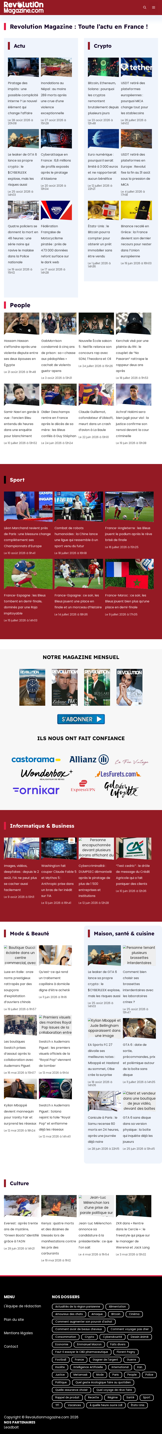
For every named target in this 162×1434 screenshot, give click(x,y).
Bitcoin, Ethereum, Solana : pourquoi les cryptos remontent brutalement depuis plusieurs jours (103, 98)
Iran (139, 1367)
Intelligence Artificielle (88, 1367)
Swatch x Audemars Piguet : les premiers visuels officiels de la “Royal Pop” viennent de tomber (55, 1053)
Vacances (74, 1405)
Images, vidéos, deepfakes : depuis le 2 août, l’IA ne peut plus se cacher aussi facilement (21, 877)
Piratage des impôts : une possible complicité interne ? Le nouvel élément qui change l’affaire (23, 98)
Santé (130, 1397)
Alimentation (117, 1306)
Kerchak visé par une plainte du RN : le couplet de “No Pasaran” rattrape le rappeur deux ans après (132, 356)
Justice (60, 1375)
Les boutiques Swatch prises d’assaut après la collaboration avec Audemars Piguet (18, 1053)
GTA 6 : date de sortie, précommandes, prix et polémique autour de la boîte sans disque (139, 1059)
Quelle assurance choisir (71, 1390)
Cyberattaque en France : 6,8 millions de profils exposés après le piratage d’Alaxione (56, 166)
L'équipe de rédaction (22, 1306)
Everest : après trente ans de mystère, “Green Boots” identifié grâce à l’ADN (21, 1232)
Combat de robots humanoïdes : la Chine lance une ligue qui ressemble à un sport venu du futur (76, 537)
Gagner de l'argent (105, 1360)
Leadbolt (11, 1427)
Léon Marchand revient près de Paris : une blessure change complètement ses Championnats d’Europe (27, 537)
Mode (100, 1375)
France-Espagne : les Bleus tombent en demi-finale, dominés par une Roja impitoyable (25, 604)
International (120, 1367)
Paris (115, 1375)
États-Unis (137, 1405)
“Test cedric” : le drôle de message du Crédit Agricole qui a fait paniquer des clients (133, 874)
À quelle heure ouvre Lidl (106, 1405)
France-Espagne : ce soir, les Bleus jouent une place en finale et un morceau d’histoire (78, 601)
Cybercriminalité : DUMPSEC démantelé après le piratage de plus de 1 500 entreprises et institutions (95, 880)
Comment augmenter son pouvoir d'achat (83, 1322)
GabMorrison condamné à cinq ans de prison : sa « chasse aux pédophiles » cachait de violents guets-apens (58, 356)
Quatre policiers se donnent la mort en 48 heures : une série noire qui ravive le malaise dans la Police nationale (23, 244)
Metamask (80, 1375)
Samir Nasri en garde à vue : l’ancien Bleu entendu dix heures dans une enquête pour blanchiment (21, 424)
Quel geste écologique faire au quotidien (103, 1382)
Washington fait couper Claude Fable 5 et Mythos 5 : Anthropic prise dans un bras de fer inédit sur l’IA (58, 880)
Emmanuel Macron (89, 1344)
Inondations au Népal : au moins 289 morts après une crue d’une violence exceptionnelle (54, 98)
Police (149, 1375)
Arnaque (97, 1314)
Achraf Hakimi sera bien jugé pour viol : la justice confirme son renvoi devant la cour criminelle (132, 424)
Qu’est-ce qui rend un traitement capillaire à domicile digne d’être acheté (54, 981)
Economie (61, 1344)
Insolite (60, 1367)
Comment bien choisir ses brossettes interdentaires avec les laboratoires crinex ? (138, 987)
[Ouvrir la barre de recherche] (144, 7)
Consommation (65, 1337)
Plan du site (14, 1319)
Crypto (89, 1337)
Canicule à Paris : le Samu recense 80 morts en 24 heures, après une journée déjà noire (103, 1129)
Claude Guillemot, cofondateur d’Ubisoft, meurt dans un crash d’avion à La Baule (96, 421)
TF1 (57, 1405)
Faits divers (117, 1344)
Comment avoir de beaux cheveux (78, 1329)
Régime (113, 1397)
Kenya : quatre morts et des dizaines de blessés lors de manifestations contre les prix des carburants (58, 1238)
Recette (93, 1397)
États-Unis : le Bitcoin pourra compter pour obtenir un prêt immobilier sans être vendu (100, 241)
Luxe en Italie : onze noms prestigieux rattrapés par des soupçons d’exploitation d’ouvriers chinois (18, 987)
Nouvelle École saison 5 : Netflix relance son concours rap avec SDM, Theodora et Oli (95, 350)
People (132, 1375)
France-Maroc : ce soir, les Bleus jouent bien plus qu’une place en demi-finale (127, 601)
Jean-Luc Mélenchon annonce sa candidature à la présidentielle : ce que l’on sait (95, 1235)
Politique (61, 1382)
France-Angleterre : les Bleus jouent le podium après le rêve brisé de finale (128, 534)
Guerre (131, 1360)
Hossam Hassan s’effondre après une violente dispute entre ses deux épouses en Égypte (21, 353)
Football (60, 1360)
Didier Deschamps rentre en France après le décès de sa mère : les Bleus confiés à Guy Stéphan (58, 424)
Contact (11, 1346)
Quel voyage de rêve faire (114, 1390)
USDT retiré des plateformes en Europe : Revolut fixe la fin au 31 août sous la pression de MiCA (135, 169)
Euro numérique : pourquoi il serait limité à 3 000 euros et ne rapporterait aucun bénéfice (103, 166)
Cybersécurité (112, 1337)
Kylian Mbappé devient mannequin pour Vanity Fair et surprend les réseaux (20, 1114)
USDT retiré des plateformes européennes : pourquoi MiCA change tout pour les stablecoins (134, 98)
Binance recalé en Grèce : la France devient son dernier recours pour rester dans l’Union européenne (136, 241)
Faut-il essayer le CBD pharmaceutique (81, 1352)
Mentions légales (18, 1333)
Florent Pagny (126, 1352)
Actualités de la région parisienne (77, 1306)
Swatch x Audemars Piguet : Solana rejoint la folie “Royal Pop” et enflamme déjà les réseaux (54, 1117)
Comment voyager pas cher (130, 1329)
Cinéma (134, 1314)
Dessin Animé (140, 1337)
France (79, 1360)
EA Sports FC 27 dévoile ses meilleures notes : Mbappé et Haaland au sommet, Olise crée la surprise (103, 1059)
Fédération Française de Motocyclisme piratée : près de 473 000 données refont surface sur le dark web (55, 244)
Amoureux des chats (69, 1314)
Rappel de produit (67, 1397)
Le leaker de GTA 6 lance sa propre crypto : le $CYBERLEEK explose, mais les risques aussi (22, 169)
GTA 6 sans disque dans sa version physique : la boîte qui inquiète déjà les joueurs (138, 1129)
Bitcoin (115, 1314)
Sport (146, 1397)
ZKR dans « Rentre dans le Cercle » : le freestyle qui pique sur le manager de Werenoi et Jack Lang (133, 1235)
